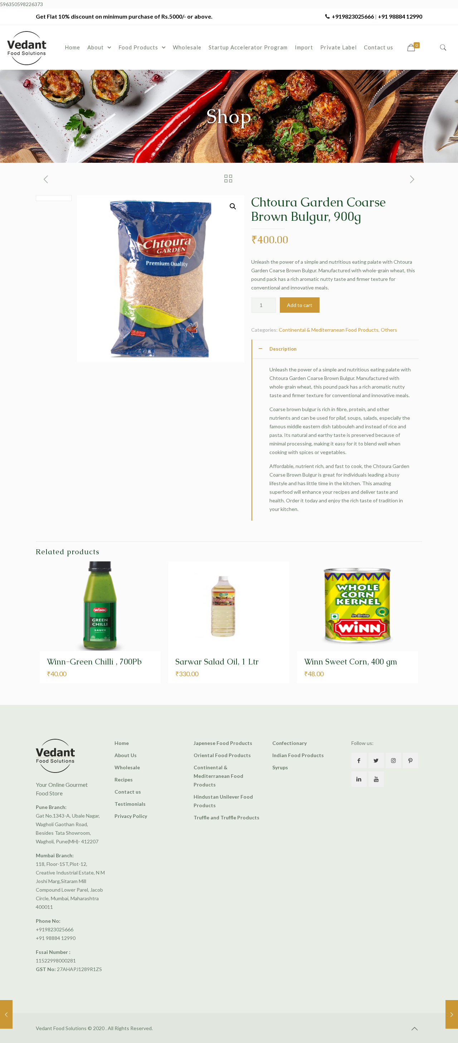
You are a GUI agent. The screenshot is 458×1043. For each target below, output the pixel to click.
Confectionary (289, 743)
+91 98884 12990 (400, 16)
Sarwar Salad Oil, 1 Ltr (217, 662)
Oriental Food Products (222, 755)
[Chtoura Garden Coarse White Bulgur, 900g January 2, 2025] (451, 1014)
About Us (125, 755)
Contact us (127, 792)
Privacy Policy (130, 816)
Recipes (123, 779)
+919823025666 (353, 16)
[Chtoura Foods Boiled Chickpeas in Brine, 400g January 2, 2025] (6, 1014)
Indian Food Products (298, 755)
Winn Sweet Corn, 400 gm (350, 662)
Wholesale (127, 767)
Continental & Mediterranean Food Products (329, 330)
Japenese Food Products (223, 743)
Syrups (280, 767)
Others (389, 330)
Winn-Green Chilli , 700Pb (94, 662)
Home (121, 743)
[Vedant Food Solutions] (26, 47)
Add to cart (299, 305)
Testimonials (130, 804)
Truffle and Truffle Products (226, 817)
